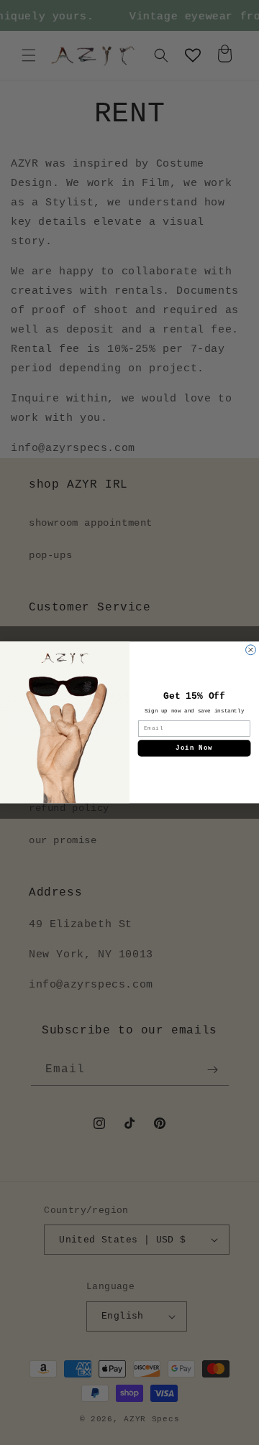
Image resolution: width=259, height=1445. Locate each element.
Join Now (194, 749)
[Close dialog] (251, 650)
